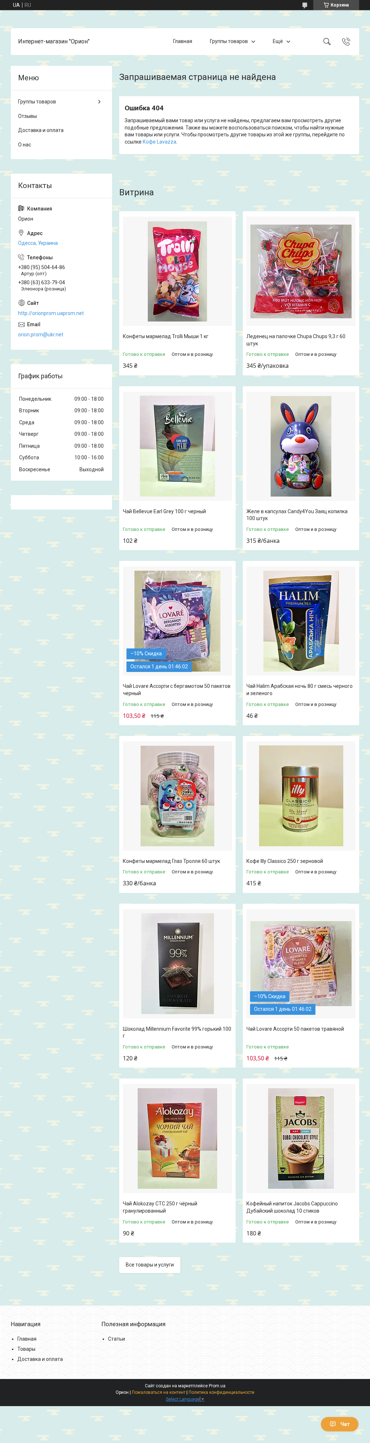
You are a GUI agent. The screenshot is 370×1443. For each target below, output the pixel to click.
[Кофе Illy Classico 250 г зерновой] (301, 796)
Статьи (116, 1339)
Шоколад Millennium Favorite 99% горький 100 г (177, 1032)
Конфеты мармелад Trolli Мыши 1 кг (165, 336)
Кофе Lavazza (159, 142)
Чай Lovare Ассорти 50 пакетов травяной (295, 1029)
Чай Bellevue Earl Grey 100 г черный (164, 511)
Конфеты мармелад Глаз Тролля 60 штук (171, 861)
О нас (24, 145)
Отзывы (27, 116)
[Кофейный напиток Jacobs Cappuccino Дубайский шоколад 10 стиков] (301, 1138)
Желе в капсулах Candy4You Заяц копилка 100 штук (297, 515)
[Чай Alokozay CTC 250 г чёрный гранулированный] (177, 1138)
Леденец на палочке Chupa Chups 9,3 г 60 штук (295, 339)
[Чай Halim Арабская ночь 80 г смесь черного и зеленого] (301, 621)
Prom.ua (217, 1385)
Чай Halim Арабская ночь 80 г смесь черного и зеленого (299, 689)
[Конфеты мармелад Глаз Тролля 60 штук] (177, 796)
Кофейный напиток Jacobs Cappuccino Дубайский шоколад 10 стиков (292, 1207)
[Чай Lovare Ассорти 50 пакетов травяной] (301, 963)
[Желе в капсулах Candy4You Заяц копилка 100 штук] (301, 446)
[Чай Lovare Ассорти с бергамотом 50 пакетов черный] (177, 621)
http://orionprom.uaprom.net (51, 313)
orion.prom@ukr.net (40, 334)
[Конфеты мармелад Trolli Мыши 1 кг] (177, 271)
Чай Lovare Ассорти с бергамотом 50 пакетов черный (177, 689)
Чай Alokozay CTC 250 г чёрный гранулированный (160, 1207)
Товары (26, 1349)
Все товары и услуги (150, 1265)
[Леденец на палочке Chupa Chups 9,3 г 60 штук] (301, 271)
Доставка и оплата (41, 130)
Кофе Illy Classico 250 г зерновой (284, 861)
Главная (182, 41)
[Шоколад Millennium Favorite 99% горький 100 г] (177, 963)
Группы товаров (229, 41)
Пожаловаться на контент (158, 1392)
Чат (345, 1424)
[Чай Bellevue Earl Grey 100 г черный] (177, 446)
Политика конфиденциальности (221, 1392)
